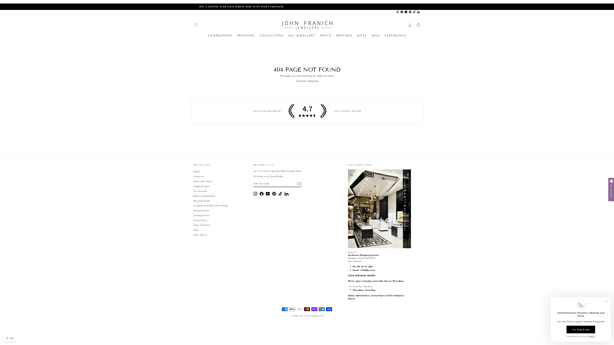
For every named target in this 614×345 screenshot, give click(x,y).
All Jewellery (302, 35)
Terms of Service (201, 225)
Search (196, 171)
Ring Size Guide (201, 200)
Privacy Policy (200, 220)
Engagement (220, 35)
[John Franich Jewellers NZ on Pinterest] (274, 194)
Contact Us (198, 176)
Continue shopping (307, 81)
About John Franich (203, 181)
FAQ (195, 230)
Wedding (246, 35)
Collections (272, 35)
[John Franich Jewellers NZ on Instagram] (255, 194)
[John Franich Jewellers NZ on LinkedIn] (286, 194)
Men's (325, 35)
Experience (395, 35)
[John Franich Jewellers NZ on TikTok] (280, 194)
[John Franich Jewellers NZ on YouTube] (268, 194)
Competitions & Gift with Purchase (210, 205)
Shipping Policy (201, 210)
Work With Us (200, 234)
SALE (376, 35)
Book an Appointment (204, 196)
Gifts (362, 35)
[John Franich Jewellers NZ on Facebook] (262, 194)
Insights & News (201, 186)
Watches (344, 35)
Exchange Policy (201, 215)
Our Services (200, 191)
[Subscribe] (299, 184)
